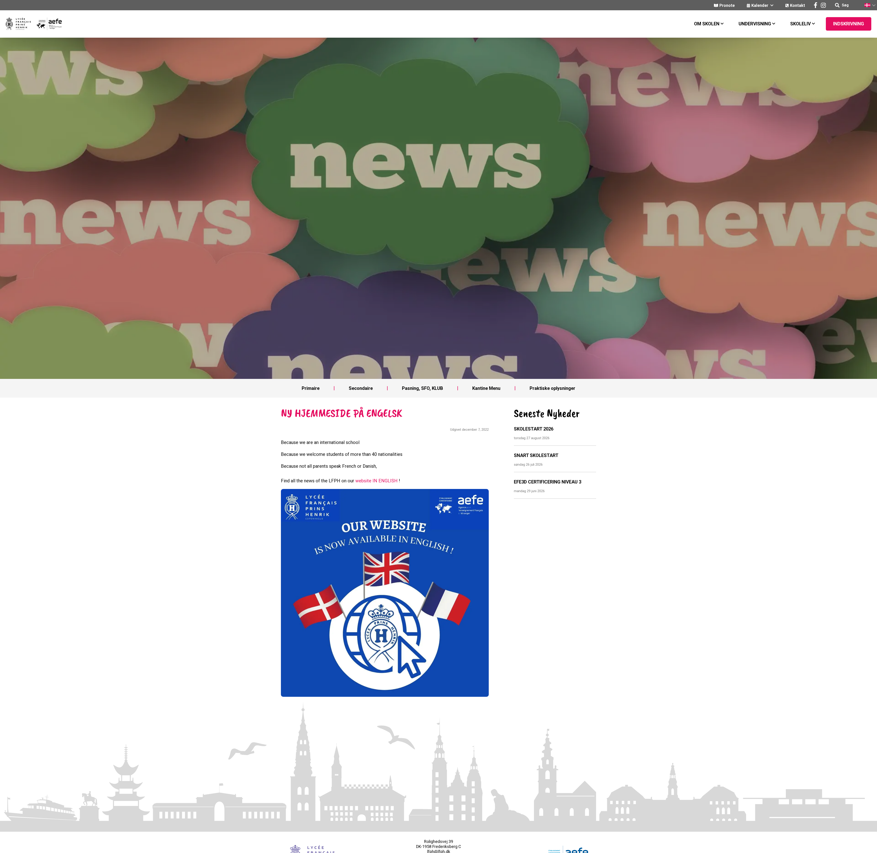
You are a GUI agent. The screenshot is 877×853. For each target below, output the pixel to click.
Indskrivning (848, 23)
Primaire (311, 388)
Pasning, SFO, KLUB (422, 388)
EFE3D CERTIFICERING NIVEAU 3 (547, 482)
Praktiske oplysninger (552, 388)
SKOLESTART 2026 (533, 429)
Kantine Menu (486, 388)
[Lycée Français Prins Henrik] (18, 24)
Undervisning (755, 23)
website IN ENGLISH (376, 480)
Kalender (760, 5)
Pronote (727, 5)
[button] (869, 5)
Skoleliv (800, 23)
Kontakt (797, 5)
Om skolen (706, 23)
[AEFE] (46, 24)
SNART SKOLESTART (536, 455)
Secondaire (361, 388)
